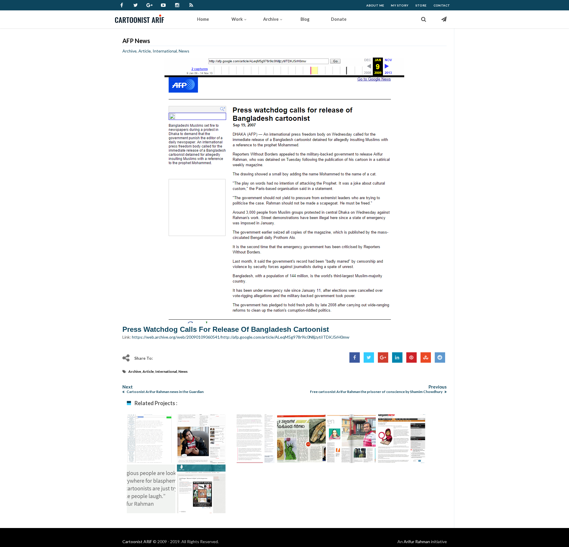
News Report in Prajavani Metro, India (301, 443)
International (165, 50)
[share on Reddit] (440, 357)
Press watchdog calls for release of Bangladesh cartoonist (225, 329)
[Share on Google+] (383, 357)
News (184, 50)
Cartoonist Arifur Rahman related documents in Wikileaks (151, 446)
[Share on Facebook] (354, 357)
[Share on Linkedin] (397, 357)
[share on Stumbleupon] (426, 357)
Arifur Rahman (417, 541)
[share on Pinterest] (411, 357)
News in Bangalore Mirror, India (401, 440)
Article (144, 50)
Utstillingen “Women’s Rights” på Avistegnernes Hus (201, 496)
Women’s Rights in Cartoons (251, 440)
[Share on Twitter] (369, 357)
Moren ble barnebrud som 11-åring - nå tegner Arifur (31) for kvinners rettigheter (201, 452)
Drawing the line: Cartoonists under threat (151, 493)
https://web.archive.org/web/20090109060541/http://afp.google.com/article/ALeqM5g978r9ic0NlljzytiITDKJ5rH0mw (240, 337)
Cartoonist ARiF (137, 541)
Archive (129, 50)
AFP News (136, 40)
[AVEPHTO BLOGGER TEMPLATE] (142, 19)
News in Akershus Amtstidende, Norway (351, 443)
